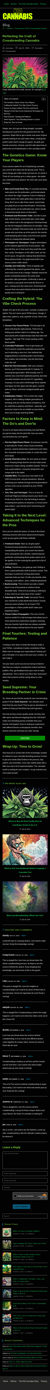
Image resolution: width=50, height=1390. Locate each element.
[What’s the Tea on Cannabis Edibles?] (7, 1232)
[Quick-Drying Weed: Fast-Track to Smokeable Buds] (7, 1305)
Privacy (43, 4)
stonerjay (9, 48)
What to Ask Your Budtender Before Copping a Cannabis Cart (25, 870)
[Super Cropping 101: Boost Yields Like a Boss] (7, 1244)
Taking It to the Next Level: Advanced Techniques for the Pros (23, 112)
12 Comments (29, 1233)
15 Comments (29, 1308)
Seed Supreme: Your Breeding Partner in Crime (22, 119)
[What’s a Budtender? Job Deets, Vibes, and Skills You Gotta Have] (7, 1281)
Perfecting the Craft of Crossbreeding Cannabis (31, 28)
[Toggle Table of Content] (42, 99)
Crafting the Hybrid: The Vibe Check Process (21, 105)
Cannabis (39, 48)
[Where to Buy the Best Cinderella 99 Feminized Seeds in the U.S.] (7, 1293)
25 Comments (29, 1284)
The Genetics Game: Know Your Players (19, 102)
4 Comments (29, 1246)
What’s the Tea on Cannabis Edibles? (26, 1231)
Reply (24, 935)
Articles (14, 4)
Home (6, 4)
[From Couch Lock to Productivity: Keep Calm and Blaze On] (7, 1318)
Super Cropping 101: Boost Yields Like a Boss (29, 1243)
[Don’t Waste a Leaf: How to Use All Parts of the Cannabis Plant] (7, 1269)
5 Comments (29, 1271)
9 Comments (11, 51)
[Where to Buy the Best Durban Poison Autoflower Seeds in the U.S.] (7, 1256)
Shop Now (25, 738)
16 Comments (29, 1259)
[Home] (3, 28)
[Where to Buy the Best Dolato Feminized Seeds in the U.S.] (7, 1330)
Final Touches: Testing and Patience (17, 117)
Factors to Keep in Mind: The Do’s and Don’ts (21, 108)
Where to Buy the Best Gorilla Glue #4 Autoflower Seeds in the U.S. (25, 823)
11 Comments (29, 1320)
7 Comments (29, 1333)
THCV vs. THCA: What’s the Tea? (20, 1362)
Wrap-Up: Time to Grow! (13, 122)
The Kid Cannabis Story (28, 4)
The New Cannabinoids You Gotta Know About (26, 1353)
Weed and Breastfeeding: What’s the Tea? (25, 915)
